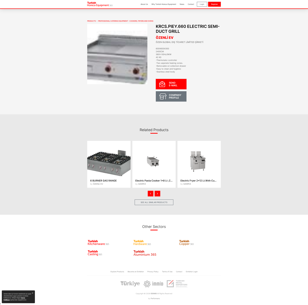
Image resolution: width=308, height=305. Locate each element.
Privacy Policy (152, 272)
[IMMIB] (153, 283)
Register (214, 4)
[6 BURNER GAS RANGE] (109, 159)
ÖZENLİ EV (164, 38)
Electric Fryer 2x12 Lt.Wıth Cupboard (200, 180)
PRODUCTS (91, 21)
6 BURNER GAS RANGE (103, 180)
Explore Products (117, 272)
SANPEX (142, 184)
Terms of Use (167, 272)
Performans (155, 298)
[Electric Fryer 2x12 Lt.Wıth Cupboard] (199, 159)
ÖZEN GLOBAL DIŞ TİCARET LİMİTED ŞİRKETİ (179, 42)
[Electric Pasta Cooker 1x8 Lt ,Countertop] (154, 159)
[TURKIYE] (130, 283)
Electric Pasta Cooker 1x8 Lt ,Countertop (155, 180)
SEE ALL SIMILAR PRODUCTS (154, 202)
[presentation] (150, 193)
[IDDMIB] (177, 283)
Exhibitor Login (192, 272)
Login (202, 4)
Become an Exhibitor (136, 272)
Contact (179, 272)
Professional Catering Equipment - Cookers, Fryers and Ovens (125, 21)
